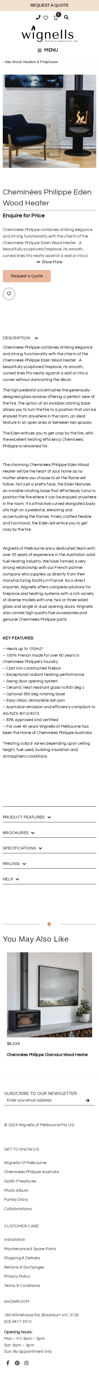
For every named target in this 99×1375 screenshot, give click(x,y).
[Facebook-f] (8, 1362)
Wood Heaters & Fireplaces (35, 62)
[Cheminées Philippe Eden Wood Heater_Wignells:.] (49, 121)
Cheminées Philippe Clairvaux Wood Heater (47, 1055)
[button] (49, 50)
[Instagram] (26, 1362)
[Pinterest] (17, 1362)
